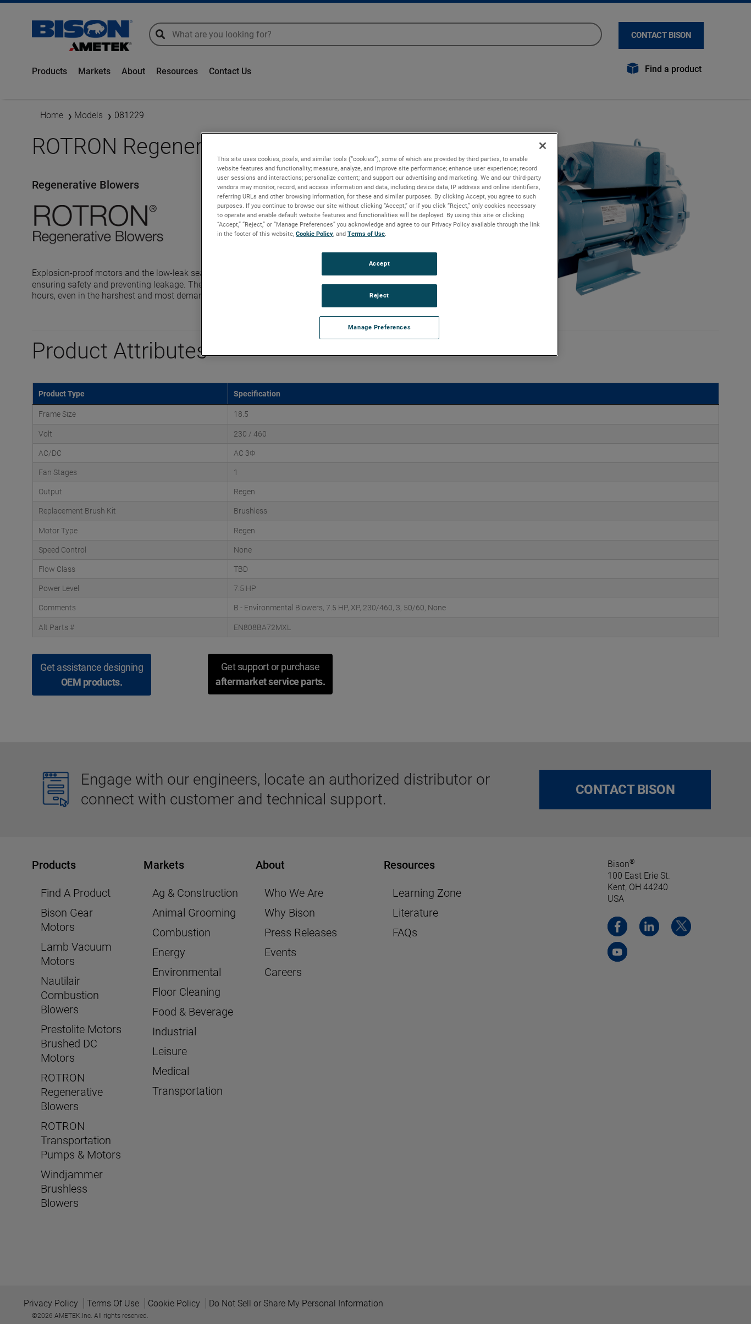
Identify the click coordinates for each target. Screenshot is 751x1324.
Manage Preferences (379, 327)
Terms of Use (366, 234)
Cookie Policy (314, 234)
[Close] (543, 146)
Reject (379, 295)
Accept (379, 263)
